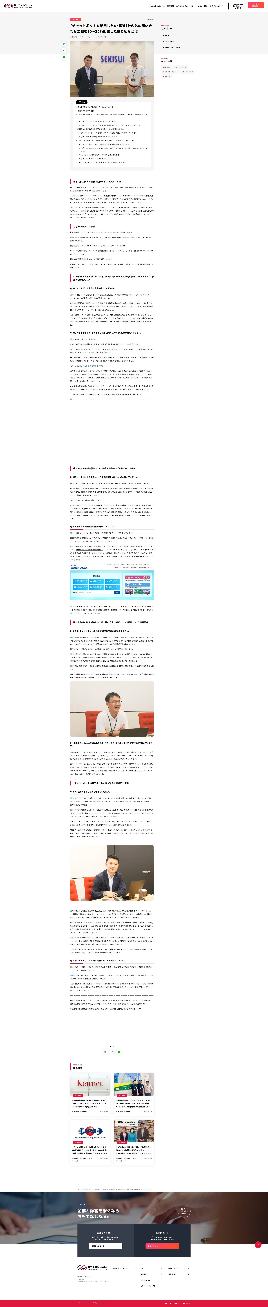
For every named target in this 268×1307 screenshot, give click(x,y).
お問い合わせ (172, 1274)
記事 (142, 1268)
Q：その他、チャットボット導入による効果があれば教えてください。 (106, 144)
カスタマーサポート (102, 37)
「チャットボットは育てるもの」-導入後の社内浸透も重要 (98, 155)
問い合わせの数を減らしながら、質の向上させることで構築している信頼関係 (105, 140)
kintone (167, 76)
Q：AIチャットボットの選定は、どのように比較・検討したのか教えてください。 (109, 133)
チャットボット (87, 37)
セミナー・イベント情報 (171, 47)
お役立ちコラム (168, 41)
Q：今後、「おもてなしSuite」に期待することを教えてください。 (104, 162)
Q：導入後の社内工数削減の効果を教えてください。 (99, 137)
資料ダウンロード (173, 1268)
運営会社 (186, 1303)
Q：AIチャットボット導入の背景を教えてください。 (99, 121)
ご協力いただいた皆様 (85, 111)
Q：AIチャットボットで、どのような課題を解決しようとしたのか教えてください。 (110, 125)
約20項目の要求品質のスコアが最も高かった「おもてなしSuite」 (101, 129)
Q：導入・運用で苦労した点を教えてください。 (97, 158)
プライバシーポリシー (170, 1303)
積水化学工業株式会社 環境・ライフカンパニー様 (95, 107)
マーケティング (188, 72)
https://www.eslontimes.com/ (89, 549)
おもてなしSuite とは (120, 1268)
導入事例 (74, 37)
